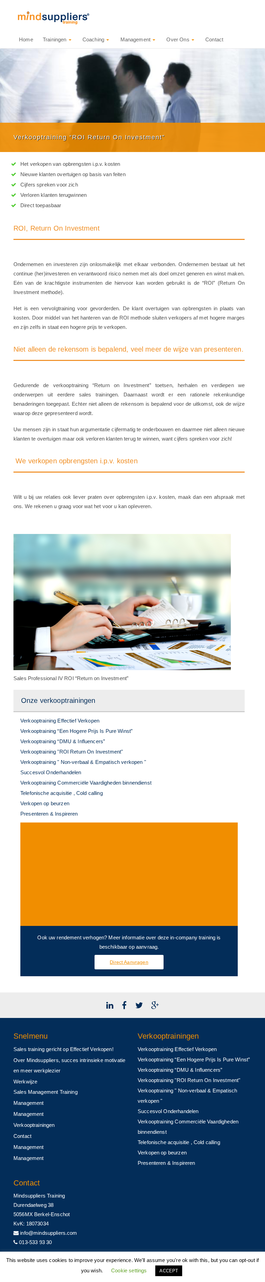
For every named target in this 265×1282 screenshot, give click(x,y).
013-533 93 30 (35, 1242)
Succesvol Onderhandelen (50, 772)
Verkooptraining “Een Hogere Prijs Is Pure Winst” (76, 731)
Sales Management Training (45, 1092)
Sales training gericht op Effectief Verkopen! (63, 1049)
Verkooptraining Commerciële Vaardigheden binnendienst (85, 783)
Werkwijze (25, 1081)
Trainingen (55, 39)
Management (135, 39)
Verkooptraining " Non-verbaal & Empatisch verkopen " (83, 762)
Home (25, 39)
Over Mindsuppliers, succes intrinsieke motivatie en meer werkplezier (69, 1065)
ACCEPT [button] (168, 1270)
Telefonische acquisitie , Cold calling (61, 793)
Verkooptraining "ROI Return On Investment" (71, 752)
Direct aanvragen (129, 962)
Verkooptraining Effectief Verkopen (59, 721)
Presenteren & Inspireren (49, 814)
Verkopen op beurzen (44, 803)
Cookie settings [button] (129, 1270)
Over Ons (178, 39)
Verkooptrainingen (34, 1125)
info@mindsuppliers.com (48, 1233)
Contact (213, 39)
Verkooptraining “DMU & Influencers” (62, 741)
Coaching (93, 39)
